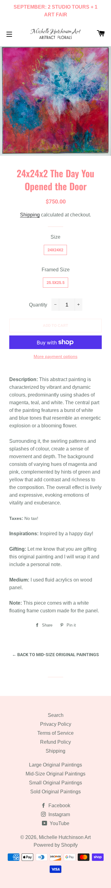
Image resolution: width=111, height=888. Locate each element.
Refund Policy (55, 742)
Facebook (58, 805)
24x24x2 (55, 250)
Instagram (58, 814)
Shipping (30, 214)
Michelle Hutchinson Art (65, 837)
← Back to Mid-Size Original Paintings (55, 654)
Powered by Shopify (56, 845)
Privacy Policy (55, 724)
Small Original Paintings (55, 782)
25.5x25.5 (55, 282)
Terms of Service (55, 733)
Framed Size (56, 269)
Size (55, 237)
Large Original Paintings (55, 764)
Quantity (38, 304)
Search (56, 715)
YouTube (58, 823)
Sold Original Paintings (55, 791)
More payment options (55, 356)
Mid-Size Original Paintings (55, 773)
